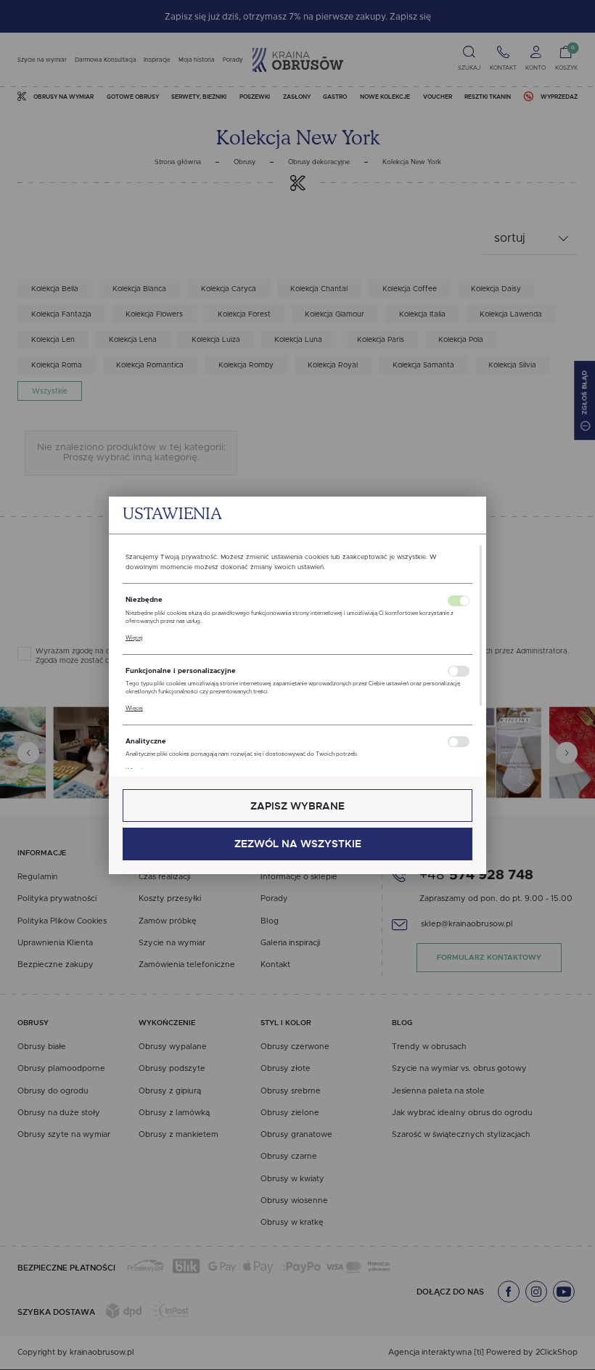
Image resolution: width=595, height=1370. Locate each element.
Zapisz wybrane (297, 805)
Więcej (134, 638)
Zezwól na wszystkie (297, 843)
